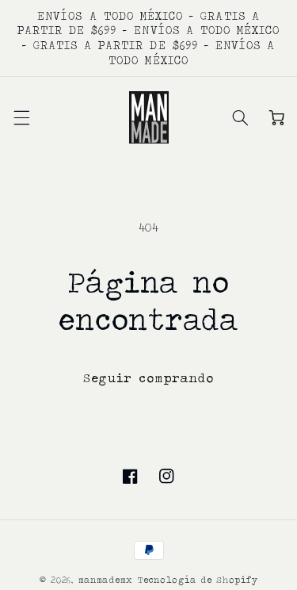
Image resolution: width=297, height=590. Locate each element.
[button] (20, 117)
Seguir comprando (148, 377)
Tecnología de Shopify (197, 579)
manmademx (106, 579)
